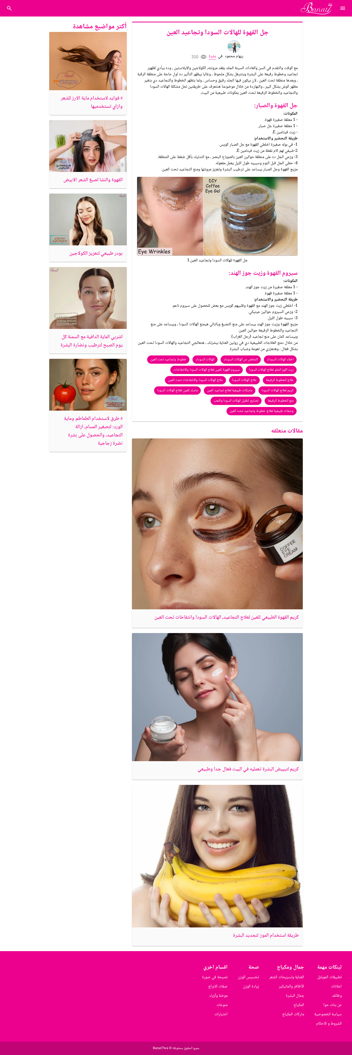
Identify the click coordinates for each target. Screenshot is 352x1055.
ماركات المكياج (293, 1014)
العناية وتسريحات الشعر (286, 977)
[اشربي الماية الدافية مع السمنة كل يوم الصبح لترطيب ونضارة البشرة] (88, 298)
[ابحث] (9, 8)
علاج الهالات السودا (244, 380)
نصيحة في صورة (215, 977)
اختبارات (221, 1014)
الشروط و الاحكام (329, 1023)
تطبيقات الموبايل (329, 977)
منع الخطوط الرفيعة (281, 401)
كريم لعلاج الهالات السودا (278, 390)
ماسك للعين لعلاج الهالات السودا (177, 390)
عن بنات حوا (332, 1005)
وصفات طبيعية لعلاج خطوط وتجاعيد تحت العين (262, 411)
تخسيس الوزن (248, 977)
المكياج (299, 1005)
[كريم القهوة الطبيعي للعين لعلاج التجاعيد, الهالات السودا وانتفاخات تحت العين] (217, 523)
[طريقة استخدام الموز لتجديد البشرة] (217, 856)
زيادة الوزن (251, 986)
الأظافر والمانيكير (291, 986)
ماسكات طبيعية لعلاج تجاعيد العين (229, 390)
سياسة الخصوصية (328, 1014)
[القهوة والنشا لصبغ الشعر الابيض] (88, 146)
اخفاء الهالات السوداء (280, 359)
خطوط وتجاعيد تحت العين (168, 359)
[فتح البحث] (343, 8)
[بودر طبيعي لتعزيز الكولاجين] (88, 219)
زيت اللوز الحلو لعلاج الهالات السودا (271, 370)
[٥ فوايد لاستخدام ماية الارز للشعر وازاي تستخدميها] (88, 61)
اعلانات (336, 986)
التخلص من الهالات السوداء (241, 359)
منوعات (222, 1005)
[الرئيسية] (319, 8)
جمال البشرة (295, 995)
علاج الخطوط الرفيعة (280, 380)
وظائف (337, 995)
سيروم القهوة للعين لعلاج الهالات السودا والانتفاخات (206, 370)
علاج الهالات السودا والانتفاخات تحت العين (195, 380)
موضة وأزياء (218, 995)
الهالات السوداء (205, 359)
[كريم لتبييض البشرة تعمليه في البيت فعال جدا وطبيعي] (217, 697)
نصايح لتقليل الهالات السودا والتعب (236, 401)
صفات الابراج (218, 986)
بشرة (212, 56)
